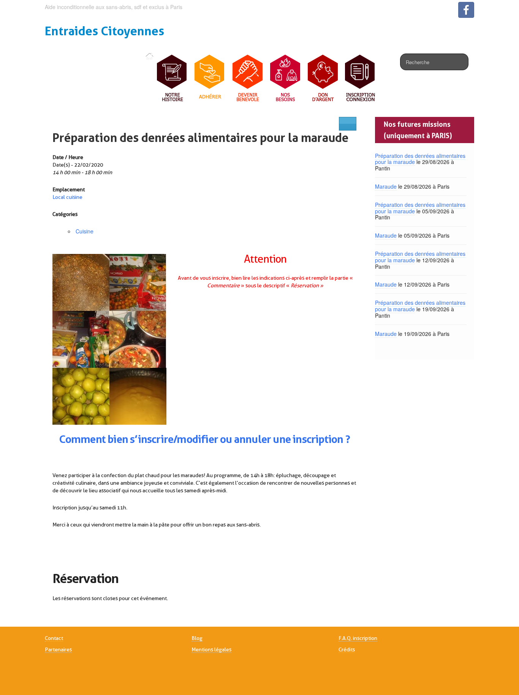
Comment (82, 439)
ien (120, 439)
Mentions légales (211, 649)
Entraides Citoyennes (104, 31)
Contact (54, 638)
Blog (197, 638)
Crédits (347, 649)
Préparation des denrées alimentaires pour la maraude (200, 137)
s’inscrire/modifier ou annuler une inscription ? (239, 439)
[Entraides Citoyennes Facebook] (466, 10)
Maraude (386, 186)
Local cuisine (67, 197)
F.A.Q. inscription (358, 638)
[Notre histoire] (172, 79)
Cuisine (84, 231)
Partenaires (58, 649)
